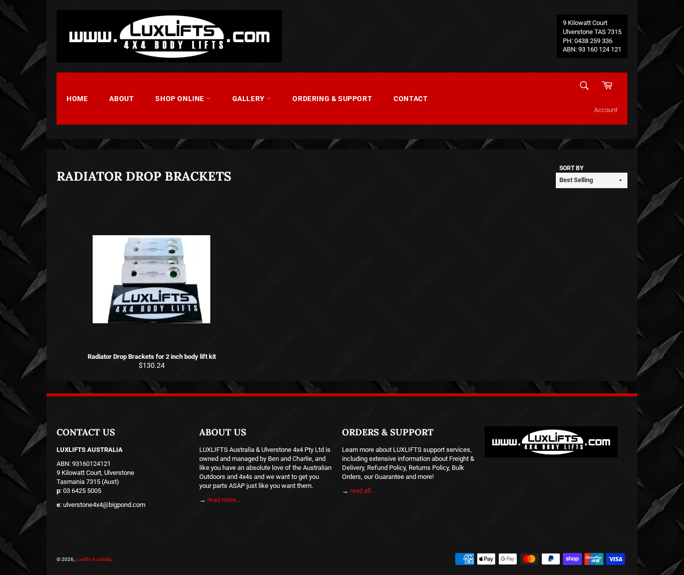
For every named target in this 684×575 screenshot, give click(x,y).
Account (605, 110)
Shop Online (180, 99)
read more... (223, 499)
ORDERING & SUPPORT (332, 99)
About (121, 99)
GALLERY (249, 99)
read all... (362, 490)
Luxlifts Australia (93, 559)
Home (77, 99)
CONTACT (411, 99)
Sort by (571, 168)
